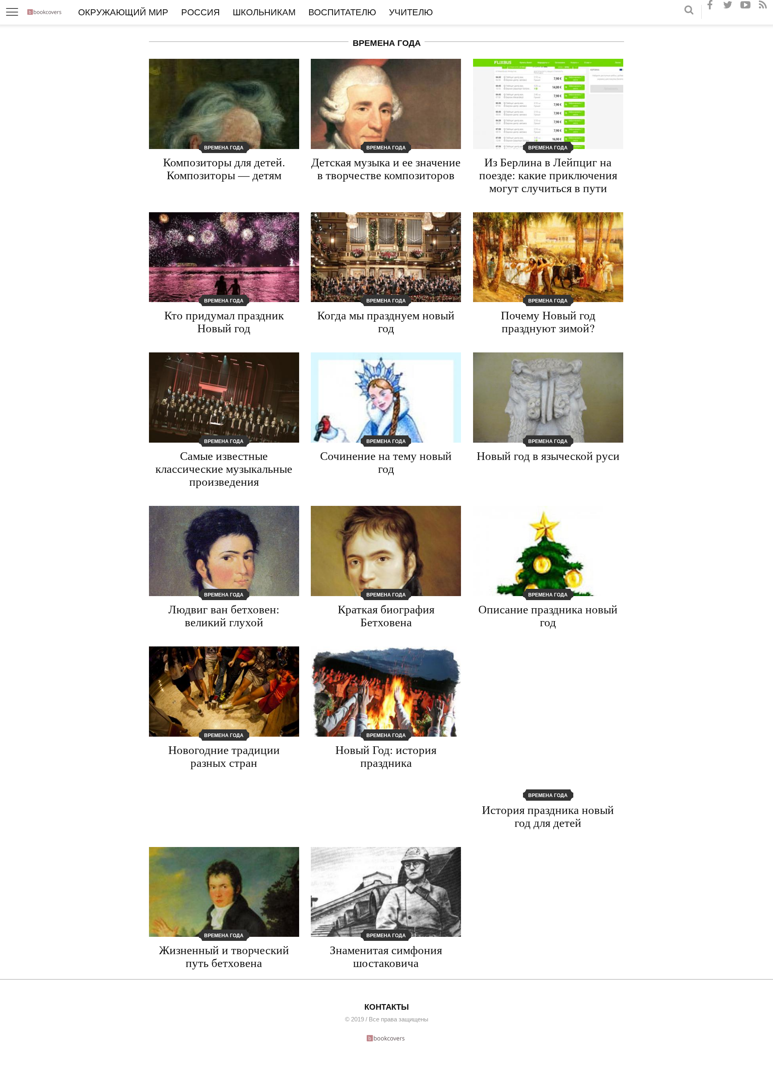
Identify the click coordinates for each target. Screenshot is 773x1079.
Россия (200, 12)
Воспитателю (342, 12)
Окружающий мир (123, 12)
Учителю (411, 12)
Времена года (224, 148)
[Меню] (12, 12)
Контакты (386, 1006)
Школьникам (264, 12)
